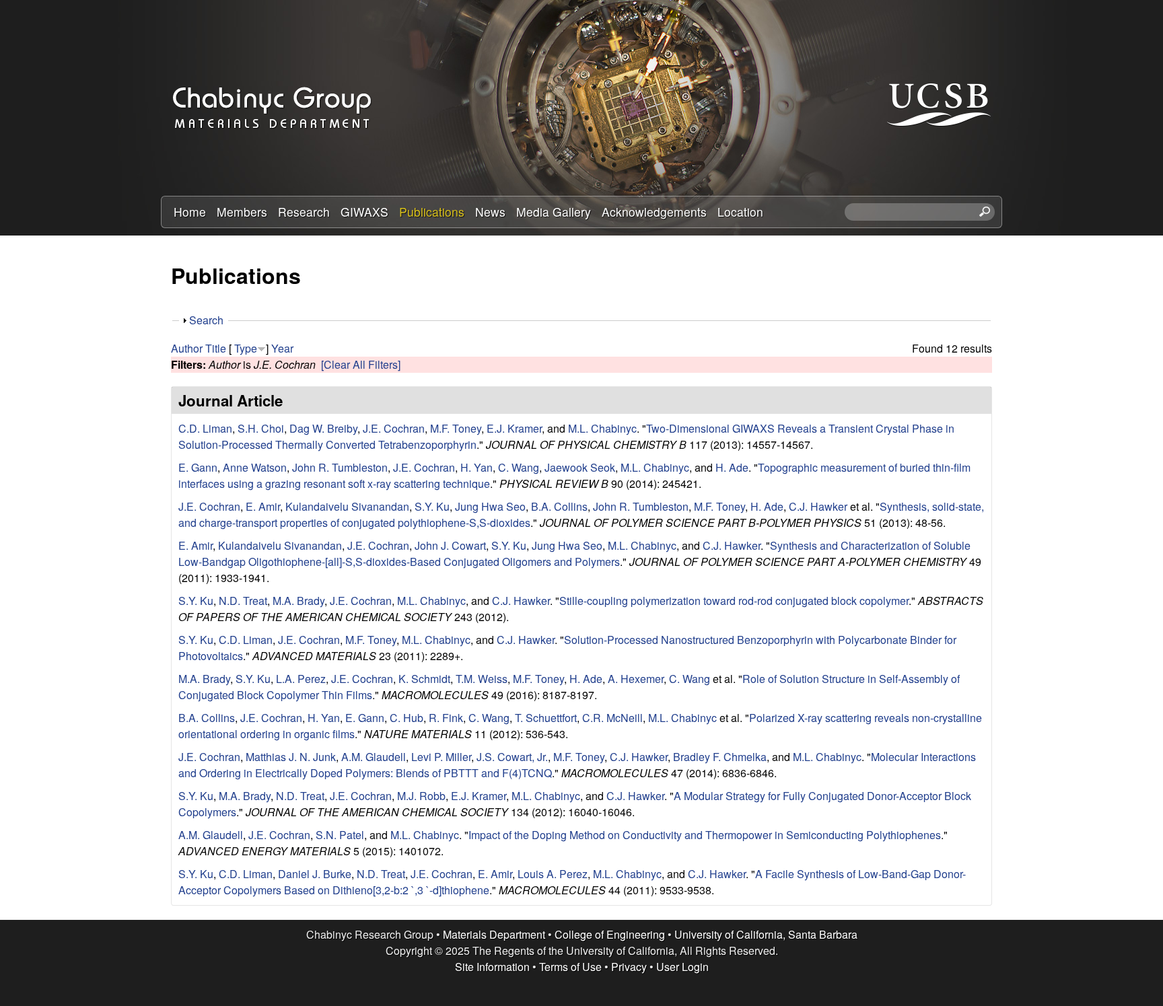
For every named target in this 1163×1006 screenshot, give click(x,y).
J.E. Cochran (394, 428)
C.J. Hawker (818, 506)
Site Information (492, 966)
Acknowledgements (654, 211)
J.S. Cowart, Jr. (512, 756)
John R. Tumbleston (340, 467)
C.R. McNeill (612, 717)
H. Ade (731, 467)
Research (304, 211)
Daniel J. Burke (314, 874)
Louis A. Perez (553, 874)
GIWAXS (364, 211)
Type (245, 348)
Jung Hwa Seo (490, 506)
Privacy (629, 966)
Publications (431, 211)
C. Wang (518, 467)
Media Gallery (553, 211)
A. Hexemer (636, 678)
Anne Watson (255, 467)
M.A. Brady (298, 600)
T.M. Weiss (481, 678)
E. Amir (263, 506)
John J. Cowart (450, 545)
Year (282, 348)
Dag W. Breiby (323, 428)
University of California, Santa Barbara (765, 934)
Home (190, 211)
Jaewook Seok (579, 467)
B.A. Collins (559, 506)
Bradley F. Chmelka (720, 756)
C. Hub (406, 717)
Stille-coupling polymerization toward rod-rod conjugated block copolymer (734, 600)
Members (242, 211)
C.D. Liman (205, 428)
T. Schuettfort (546, 717)
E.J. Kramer (514, 428)
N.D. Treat (243, 600)
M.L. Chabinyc (602, 428)
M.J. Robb (421, 795)
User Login (682, 966)
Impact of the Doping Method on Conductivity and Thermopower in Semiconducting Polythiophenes (704, 834)
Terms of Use (570, 966)
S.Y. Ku (432, 506)
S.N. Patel (340, 834)
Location (740, 211)
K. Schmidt (424, 678)
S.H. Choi (261, 428)
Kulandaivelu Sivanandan (347, 506)
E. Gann (197, 467)
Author (187, 348)
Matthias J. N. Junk (291, 756)
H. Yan (476, 467)
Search (206, 320)
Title (215, 348)
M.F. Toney (455, 428)
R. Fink (446, 717)
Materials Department (494, 934)
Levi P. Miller (441, 756)
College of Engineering (610, 934)
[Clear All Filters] (360, 364)
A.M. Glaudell (373, 756)
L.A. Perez (301, 678)
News (490, 211)
